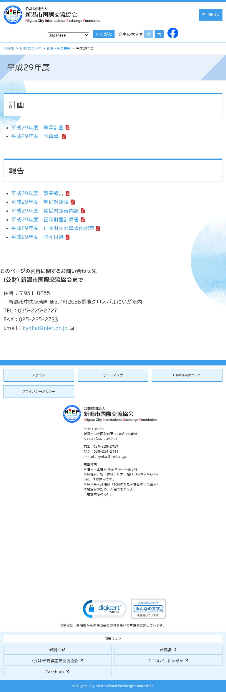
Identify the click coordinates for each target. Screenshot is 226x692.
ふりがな (104, 34)
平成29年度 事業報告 (37, 193)
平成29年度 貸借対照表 (40, 202)
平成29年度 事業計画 (37, 127)
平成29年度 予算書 (35, 136)
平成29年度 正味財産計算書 (45, 219)
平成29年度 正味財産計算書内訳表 (52, 228)
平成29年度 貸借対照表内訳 (45, 210)
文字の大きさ (131, 34)
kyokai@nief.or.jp (45, 328)
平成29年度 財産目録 (37, 237)
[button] (105, 609)
